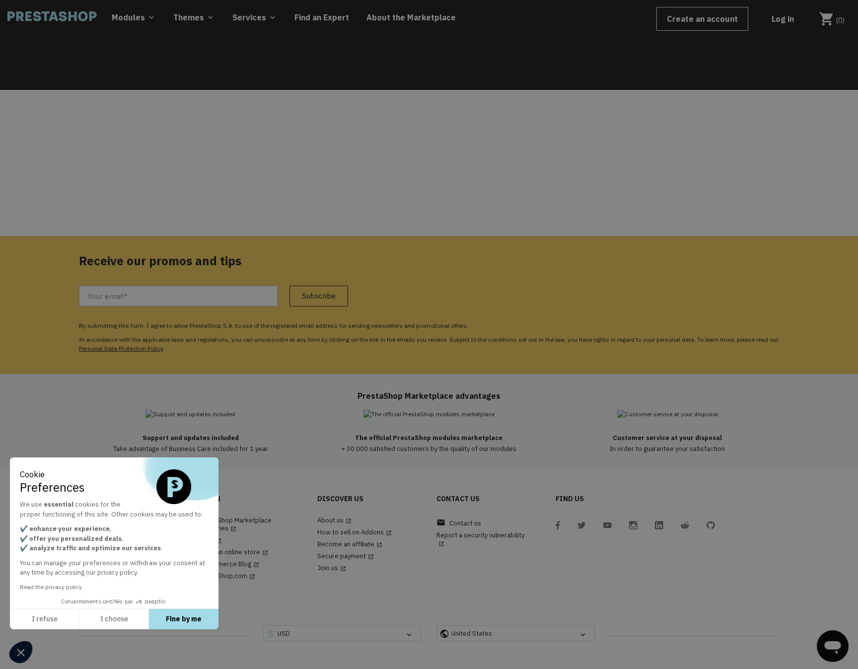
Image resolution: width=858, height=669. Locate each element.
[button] (21, 652)
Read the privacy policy (51, 587)
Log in (783, 19)
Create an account (702, 19)
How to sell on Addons (354, 532)
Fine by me (184, 618)
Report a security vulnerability (480, 539)
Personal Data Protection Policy (121, 348)
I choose (114, 618)
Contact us (458, 522)
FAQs (209, 540)
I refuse (45, 618)
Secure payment (345, 556)
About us (334, 520)
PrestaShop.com (226, 576)
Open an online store (233, 552)
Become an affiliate (349, 544)
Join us (331, 568)
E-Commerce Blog (228, 564)
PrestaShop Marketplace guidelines (235, 524)
